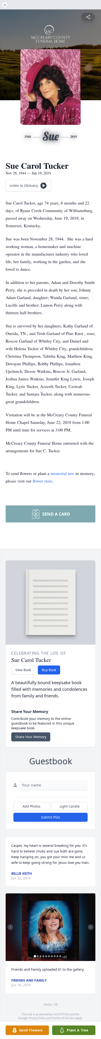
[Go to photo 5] (46, 956)
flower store (42, 481)
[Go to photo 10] (60, 956)
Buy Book (49, 670)
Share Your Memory (30, 737)
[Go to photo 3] (41, 956)
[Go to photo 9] (57, 956)
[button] (50, 927)
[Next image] (90, 927)
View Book (23, 670)
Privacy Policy (37, 1018)
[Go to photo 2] (38, 956)
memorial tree (62, 473)
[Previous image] (10, 927)
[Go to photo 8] (55, 956)
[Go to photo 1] (35, 956)
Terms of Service (63, 1018)
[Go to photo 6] (49, 956)
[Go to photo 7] (52, 956)
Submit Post (50, 817)
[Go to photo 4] (43, 956)
